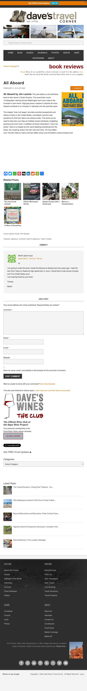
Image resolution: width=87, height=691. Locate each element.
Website (6, 357)
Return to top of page (11, 674)
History (22, 239)
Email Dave (49, 628)
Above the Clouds (11, 570)
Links (6, 619)
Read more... (61, 646)
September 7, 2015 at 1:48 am (30, 258)
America (14, 239)
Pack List (48, 574)
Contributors (49, 623)
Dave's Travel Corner (43, 16)
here (81, 71)
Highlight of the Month (13, 578)
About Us (48, 611)
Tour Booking (50, 587)
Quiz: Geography (51, 578)
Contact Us (49, 619)
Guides (7, 574)
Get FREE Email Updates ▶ (17, 452)
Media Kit (48, 636)
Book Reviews (50, 570)
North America (33, 239)
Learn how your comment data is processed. (52, 390)
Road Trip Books (22, 234)
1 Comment (77, 88)
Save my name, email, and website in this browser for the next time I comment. (34, 370)
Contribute (8, 611)
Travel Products (51, 595)
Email (23, 71)
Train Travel (46, 239)
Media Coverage (51, 632)
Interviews (8, 582)
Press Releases (10, 591)
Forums (7, 615)
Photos (7, 623)
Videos (7, 595)
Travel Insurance (51, 591)
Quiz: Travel (49, 582)
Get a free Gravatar (47, 383)
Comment (7, 309)
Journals (7, 587)
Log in (82, 674)
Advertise (48, 615)
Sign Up (55, 3)
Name (6, 337)
